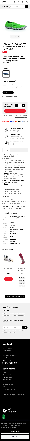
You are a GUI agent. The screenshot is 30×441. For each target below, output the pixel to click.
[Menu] (3, 6)
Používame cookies (7, 391)
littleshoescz (5, 363)
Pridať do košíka (15, 111)
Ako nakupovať (6, 374)
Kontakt (4, 372)
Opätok (6, 173)
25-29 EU (21, 280)
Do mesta (12, 225)
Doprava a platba (6, 379)
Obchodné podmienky (8, 377)
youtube (13, 363)
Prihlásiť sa (25, 327)
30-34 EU (21, 283)
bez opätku (13, 233)
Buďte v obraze (3, 363)
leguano (12, 219)
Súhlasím (15, 437)
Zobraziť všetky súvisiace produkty (15, 296)
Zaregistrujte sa (8, 115)
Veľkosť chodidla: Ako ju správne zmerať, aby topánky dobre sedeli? (14, 395)
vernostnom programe (21, 117)
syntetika (12, 241)
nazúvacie (13, 239)
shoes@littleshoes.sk (8, 357)
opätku (15, 173)
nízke (11, 236)
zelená (12, 231)
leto (13, 227)
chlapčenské (20, 229)
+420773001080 (8, 363)
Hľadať (26, 6)
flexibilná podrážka (10, 177)
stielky (21, 180)
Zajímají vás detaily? (11, 427)
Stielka (6, 180)
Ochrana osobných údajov (9, 389)
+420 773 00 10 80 (7, 360)
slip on (12, 222)
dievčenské (13, 229)
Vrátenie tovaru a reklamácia (9, 382)
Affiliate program (6, 387)
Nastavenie (15, 431)
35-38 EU (21, 286)
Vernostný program (7, 384)
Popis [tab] (6, 150)
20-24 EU (21, 277)
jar (10, 227)
